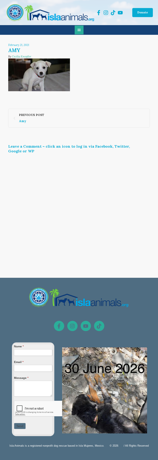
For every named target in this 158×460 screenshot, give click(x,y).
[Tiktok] (99, 326)
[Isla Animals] (50, 12)
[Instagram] (72, 326)
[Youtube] (86, 326)
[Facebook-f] (59, 326)
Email (18, 362)
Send (19, 426)
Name (19, 346)
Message (21, 377)
